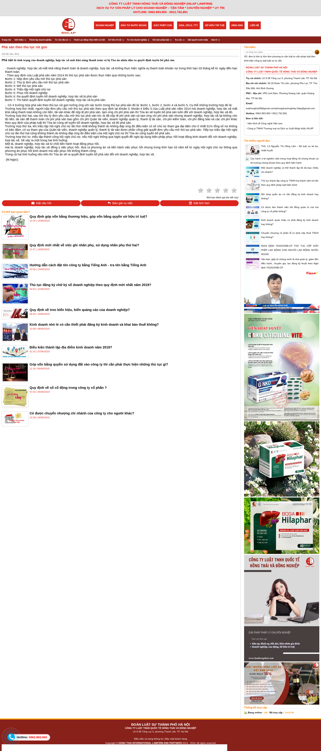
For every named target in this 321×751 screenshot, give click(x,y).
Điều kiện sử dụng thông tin (148, 738)
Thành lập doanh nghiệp (40, 40)
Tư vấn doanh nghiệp (137, 40)
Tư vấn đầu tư (61, 40)
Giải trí (214, 40)
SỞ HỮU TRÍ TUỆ (214, 25)
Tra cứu (178, 40)
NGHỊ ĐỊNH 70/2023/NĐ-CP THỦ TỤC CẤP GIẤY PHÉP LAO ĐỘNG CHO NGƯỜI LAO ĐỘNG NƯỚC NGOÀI (289, 250)
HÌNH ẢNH (237, 25)
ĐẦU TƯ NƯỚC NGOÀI (133, 25)
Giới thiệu (19, 40)
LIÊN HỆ (254, 25)
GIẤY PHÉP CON (162, 25)
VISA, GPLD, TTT (188, 25)
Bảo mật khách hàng (176, 738)
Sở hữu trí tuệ (114, 40)
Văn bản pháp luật (160, 40)
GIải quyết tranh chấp (198, 40)
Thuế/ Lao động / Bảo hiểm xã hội (89, 40)
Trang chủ (6, 40)
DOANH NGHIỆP (105, 25)
